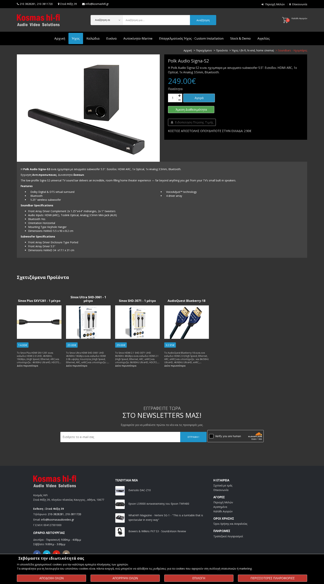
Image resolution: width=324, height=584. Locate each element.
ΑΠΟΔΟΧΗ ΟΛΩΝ (51, 578)
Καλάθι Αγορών (223, 511)
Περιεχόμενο (204, 50)
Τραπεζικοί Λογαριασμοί (228, 536)
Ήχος (76, 38)
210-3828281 (56, 514)
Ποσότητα (175, 89)
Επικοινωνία (299, 4)
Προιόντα (222, 50)
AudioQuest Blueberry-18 (186, 301)
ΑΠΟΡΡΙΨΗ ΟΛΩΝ (125, 578)
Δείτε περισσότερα (27, 365)
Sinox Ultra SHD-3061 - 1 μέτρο (88, 299)
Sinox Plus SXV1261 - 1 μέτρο (39, 301)
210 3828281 (27, 4)
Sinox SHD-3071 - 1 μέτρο (137, 301)
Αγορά (199, 98)
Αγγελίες (263, 38)
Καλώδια (93, 38)
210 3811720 (45, 4)
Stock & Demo (240, 38)
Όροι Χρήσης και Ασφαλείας (230, 523)
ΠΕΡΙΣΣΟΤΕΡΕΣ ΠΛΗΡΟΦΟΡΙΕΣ (272, 578)
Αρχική (59, 38)
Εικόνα (111, 38)
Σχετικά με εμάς (222, 485)
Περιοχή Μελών (275, 4)
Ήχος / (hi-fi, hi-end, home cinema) (253, 50)
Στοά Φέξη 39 (68, 4)
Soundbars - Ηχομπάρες (292, 50)
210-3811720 (73, 514)
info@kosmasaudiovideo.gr (57, 519)
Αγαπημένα (220, 507)
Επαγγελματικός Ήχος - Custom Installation (191, 38)
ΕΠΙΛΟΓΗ (198, 578)
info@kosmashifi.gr (97, 4)
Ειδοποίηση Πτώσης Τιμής (193, 122)
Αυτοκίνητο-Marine (137, 38)
